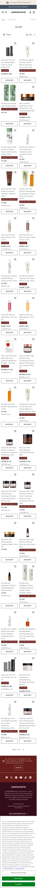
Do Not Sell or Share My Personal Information (18, 807)
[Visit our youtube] (21, 777)
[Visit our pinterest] (30, 777)
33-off (18, 27)
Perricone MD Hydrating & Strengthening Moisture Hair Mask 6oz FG (26, 680)
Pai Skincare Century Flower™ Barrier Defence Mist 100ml (9, 278)
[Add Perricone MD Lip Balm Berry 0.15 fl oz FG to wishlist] (15, 298)
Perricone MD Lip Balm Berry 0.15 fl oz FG (9, 317)
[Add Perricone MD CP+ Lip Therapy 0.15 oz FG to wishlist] (15, 658)
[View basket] (33, 12)
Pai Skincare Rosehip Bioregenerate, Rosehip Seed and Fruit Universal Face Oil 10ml (27, 634)
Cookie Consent (18, 804)
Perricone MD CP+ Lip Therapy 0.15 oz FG (8, 677)
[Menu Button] (2, 12)
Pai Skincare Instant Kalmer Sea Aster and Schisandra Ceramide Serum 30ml (8, 634)
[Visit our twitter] (11, 777)
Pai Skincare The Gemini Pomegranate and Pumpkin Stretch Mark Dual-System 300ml (27, 193)
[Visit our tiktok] (25, 777)
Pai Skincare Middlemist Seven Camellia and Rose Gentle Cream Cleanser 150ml (26, 588)
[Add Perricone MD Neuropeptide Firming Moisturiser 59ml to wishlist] (33, 431)
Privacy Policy (8, 868)
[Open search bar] (5, 12)
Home (3, 19)
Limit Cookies (18, 878)
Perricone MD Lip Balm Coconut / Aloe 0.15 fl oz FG (27, 237)
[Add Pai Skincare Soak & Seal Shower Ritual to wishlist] (15, 87)
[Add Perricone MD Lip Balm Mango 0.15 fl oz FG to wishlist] (33, 298)
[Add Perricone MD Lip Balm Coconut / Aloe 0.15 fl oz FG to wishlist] (33, 218)
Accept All (18, 884)
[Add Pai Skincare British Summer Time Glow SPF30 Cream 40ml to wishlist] (33, 259)
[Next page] (24, 750)
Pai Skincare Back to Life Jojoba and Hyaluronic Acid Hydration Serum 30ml (27, 152)
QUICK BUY (9, 80)
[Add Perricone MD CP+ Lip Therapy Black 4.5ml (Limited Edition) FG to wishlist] (15, 43)
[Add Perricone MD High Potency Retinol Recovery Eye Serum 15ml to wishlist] (33, 523)
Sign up (18, 768)
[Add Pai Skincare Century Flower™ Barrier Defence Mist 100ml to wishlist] (15, 259)
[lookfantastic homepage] (18, 12)
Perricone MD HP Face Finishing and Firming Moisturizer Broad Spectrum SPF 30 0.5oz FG (27, 723)
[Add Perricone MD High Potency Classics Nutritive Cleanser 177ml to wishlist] (15, 172)
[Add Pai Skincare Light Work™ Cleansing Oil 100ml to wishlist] (15, 387)
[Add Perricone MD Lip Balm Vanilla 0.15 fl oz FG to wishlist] (15, 218)
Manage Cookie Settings (18, 872)
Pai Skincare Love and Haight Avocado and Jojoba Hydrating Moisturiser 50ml (9, 723)
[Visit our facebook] (6, 777)
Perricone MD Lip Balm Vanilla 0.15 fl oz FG (8, 237)
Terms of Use (20, 868)
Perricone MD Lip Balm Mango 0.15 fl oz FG (26, 317)
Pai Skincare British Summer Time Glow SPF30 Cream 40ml (26, 278)
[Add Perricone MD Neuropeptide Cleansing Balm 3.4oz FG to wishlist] (15, 523)
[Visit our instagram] (16, 777)
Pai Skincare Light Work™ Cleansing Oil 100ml (9, 406)
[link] (30, 12)
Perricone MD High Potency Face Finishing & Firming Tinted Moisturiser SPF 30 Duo (8, 496)
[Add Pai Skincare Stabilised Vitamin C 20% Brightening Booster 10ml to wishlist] (15, 566)
